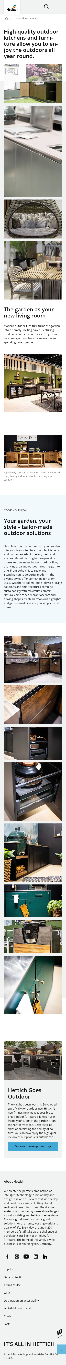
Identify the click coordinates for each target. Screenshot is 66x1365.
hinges (54, 1211)
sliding (21, 1215)
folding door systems (44, 1215)
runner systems (31, 1211)
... (13, 18)
